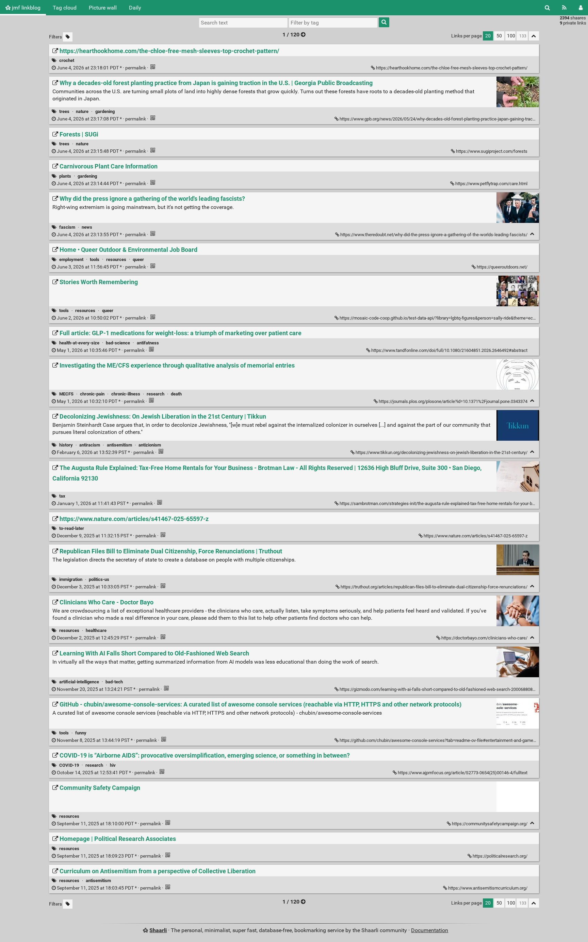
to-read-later (71, 528)
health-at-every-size (79, 342)
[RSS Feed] (564, 7)
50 (499, 36)
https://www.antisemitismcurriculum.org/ (487, 888)
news (87, 227)
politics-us (99, 579)
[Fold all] (534, 35)
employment (71, 259)
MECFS (66, 393)
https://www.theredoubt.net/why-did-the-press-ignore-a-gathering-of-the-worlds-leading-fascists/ (433, 234)
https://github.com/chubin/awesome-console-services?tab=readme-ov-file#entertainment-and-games (438, 740)
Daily (135, 7)
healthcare (96, 630)
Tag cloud (65, 7)
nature (82, 111)
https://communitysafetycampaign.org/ (489, 823)
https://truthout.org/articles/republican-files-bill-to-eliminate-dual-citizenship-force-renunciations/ (434, 586)
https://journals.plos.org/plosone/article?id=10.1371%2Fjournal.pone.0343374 (453, 401)
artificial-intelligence (79, 681)
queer (138, 259)
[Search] (547, 7)
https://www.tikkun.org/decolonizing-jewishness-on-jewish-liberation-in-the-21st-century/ (441, 452)
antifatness (148, 342)
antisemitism (119, 445)
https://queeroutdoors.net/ (502, 267)
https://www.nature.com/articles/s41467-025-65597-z (475, 535)
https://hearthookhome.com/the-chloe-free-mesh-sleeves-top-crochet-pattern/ (451, 67)
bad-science (118, 342)
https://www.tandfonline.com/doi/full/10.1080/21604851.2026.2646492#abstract (449, 350)
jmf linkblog (25, 7)
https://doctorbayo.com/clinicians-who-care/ (484, 637)
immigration (70, 579)
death (176, 393)
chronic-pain (92, 393)
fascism (67, 227)
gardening (105, 111)
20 (488, 36)
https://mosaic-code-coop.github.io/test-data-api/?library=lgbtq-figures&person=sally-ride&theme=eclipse (441, 318)
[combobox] (333, 22)
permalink (101, 68)
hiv (113, 765)
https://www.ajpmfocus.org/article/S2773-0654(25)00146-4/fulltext (462, 772)
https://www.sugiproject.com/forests (491, 151)
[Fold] (532, 234)
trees (64, 111)
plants (65, 176)
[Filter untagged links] (67, 37)
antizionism (149, 445)
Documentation (429, 930)
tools (94, 259)
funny (80, 732)
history (66, 445)
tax (62, 496)
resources (116, 259)
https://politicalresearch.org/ (500, 856)
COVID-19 (69, 765)
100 (511, 36)
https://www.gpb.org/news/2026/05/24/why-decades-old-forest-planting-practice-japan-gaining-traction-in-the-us (449, 118)
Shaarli (158, 930)
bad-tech (114, 681)
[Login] (580, 7)
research (155, 393)
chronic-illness (125, 393)
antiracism (89, 445)
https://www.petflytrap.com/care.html (491, 183)
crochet (66, 60)
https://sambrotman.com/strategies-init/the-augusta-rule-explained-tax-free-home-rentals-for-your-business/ (444, 503)
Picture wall (103, 7)
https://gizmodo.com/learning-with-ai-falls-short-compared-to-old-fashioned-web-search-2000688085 (437, 689)
